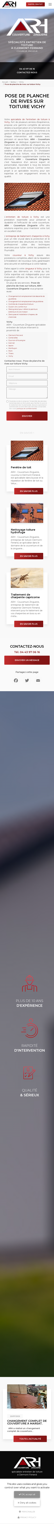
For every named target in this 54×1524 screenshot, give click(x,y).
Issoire (10, 346)
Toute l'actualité (30, 1439)
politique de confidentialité (26, 408)
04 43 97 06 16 (27, 69)
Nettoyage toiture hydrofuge (23, 531)
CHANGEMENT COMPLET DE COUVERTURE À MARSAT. (27, 1422)
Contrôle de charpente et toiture (20, 304)
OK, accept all (28, 1494)
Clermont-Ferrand (15, 335)
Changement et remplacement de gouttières (25, 301)
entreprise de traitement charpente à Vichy (28, 236)
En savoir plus (28, 491)
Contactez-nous (27, 72)
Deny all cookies (27, 1502)
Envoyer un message (27, 660)
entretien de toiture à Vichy (22, 217)
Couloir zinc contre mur (17, 307)
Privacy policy (28, 1517)
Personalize (28, 1511)
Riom (10, 351)
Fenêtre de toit (21, 467)
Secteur (14, 82)
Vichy (21, 82)
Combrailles (13, 338)
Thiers (10, 353)
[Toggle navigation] (50, 4)
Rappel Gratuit (35, 4)
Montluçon (12, 348)
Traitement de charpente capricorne (25, 596)
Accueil (5, 82)
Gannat (11, 343)
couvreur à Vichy (23, 255)
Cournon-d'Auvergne (16, 340)
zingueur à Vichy (33, 268)
